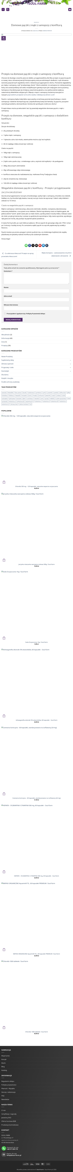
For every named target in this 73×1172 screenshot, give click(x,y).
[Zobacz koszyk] (69, 9)
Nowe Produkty (7, 356)
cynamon (38, 392)
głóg (68, 392)
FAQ (2, 1096)
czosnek (49, 392)
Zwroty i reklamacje (8, 1092)
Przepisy (36, 22)
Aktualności (5, 335)
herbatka (4, 395)
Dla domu (4, 375)
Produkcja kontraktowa (9, 1125)
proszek (19, 398)
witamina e (63, 401)
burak (24, 392)
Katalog (4, 1070)
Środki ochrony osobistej (10, 382)
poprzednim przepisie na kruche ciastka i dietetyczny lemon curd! (30, 95)
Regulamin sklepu (7, 1081)
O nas (3, 1110)
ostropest (5, 398)
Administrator (47, 30)
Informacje (5, 338)
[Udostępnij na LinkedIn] (43, 245)
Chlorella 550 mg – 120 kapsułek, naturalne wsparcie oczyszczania (36, 486)
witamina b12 (29, 401)
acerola (4, 392)
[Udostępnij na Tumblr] (46, 245)
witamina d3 (54, 401)
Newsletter (5, 1099)
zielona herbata (23, 404)
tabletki (52, 398)
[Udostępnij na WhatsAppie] (26, 245)
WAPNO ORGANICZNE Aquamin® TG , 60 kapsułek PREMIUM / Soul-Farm (36, 954)
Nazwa (6, 287)
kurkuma (41, 395)
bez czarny (18, 392)
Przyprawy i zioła (7, 367)
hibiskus (11, 395)
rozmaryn (30, 398)
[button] (3, 9)
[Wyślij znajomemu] (36, 245)
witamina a (12, 401)
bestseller (10, 392)
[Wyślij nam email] (4, 1154)
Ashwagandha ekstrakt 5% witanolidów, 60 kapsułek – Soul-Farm (36, 720)
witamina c (38, 401)
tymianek (4, 401)
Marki (3, 1063)
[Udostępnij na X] (33, 245)
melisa (58, 395)
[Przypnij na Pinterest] (40, 245)
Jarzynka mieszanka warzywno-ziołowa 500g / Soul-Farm (37, 564)
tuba (68, 398)
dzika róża (62, 392)
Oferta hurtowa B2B (8, 1121)
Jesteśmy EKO (6, 1118)
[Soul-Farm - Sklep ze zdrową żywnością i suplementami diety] (36, 9)
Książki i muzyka (7, 378)
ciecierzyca (31, 392)
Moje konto (5, 1056)
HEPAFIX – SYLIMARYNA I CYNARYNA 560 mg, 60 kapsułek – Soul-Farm (36, 876)
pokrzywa (12, 398)
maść (53, 395)
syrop (46, 398)
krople (35, 395)
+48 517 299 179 (12, 1149)
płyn (24, 398)
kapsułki (17, 395)
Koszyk (3, 1059)
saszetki (37, 398)
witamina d (46, 401)
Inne (3, 342)
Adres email (8, 296)
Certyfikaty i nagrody (8, 1114)
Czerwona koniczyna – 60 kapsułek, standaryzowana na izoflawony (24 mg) (36, 798)
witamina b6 (20, 401)
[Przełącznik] (70, 360)
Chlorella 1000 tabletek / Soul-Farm (36, 1032)
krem (29, 395)
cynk (44, 392)
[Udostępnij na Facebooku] (29, 245)
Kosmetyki (5, 371)
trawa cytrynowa (61, 398)
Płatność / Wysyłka (8, 1088)
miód (63, 395)
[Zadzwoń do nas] (4, 1148)
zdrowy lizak (14, 404)
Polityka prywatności (8, 1085)
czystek (56, 392)
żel (30, 404)
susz (42, 398)
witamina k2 (5, 404)
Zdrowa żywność (7, 364)
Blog (3, 1067)
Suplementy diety (7, 360)
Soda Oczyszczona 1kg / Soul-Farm (36, 642)
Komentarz (8, 271)
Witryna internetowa (11, 305)
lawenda (47, 395)
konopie (24, 395)
